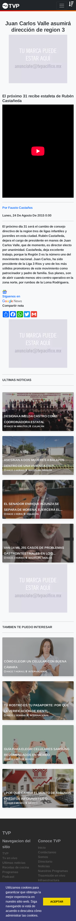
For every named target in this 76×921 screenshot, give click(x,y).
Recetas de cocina (15, 867)
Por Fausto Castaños (17, 207)
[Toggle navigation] (61, 6)
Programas (10, 872)
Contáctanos (47, 852)
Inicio (42, 847)
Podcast (8, 876)
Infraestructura (48, 880)
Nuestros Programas (53, 871)
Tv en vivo (9, 858)
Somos (43, 857)
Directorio (45, 861)
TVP (5, 853)
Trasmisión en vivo (51, 875)
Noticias (44, 866)
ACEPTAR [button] (56, 901)
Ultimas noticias (14, 862)
